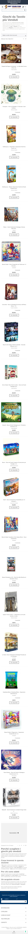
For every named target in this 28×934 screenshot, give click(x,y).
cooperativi (7, 875)
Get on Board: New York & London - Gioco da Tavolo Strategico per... (14, 385)
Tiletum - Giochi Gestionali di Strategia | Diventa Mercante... (14, 227)
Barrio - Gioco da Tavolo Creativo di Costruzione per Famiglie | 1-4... (14, 463)
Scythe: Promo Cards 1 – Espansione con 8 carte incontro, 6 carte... (14, 615)
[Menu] (2, 7)
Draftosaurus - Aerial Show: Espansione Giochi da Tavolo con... (14, 147)
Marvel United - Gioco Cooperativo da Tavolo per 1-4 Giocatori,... (14, 265)
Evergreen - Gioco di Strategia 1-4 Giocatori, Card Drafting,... (14, 107)
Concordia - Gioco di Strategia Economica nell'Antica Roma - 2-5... (14, 305)
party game (23, 884)
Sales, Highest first (9, 38)
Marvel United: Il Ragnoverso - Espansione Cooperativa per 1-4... (14, 733)
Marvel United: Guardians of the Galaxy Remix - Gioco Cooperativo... (14, 538)
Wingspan (11, 27)
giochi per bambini (15, 884)
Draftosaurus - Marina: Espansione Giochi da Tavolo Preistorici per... (14, 187)
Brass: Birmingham (18, 867)
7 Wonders (15, 26)
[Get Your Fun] (12, 7)
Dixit (11, 26)
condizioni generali (12, 899)
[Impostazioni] (25, 7)
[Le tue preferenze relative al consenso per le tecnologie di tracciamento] (25, 931)
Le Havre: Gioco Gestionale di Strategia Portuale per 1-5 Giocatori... (14, 655)
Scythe (11, 868)
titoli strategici (15, 875)
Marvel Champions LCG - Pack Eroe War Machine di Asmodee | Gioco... (14, 578)
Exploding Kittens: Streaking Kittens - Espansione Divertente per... (14, 693)
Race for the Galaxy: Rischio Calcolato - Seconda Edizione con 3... (14, 345)
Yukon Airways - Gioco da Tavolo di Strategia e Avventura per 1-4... (14, 773)
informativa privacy (21, 899)
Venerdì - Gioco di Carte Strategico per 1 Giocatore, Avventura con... (14, 426)
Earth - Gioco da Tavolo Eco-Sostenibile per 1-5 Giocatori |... (14, 500)
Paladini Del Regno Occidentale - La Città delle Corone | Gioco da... (14, 67)
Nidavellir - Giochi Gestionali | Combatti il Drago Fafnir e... (14, 810)
